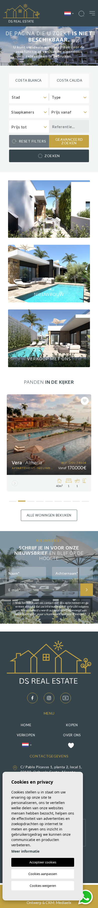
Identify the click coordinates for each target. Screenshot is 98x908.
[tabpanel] (49, 443)
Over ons (72, 735)
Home (26, 725)
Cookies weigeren (43, 885)
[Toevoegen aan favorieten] (85, 401)
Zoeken (52, 156)
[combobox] (29, 97)
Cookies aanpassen (42, 873)
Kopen (72, 725)
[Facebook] (32, 698)
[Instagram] (49, 698)
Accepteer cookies (42, 862)
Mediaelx (63, 902)
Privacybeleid (30, 610)
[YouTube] (65, 698)
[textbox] (30, 97)
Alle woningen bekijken (49, 515)
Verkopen (26, 735)
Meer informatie (25, 851)
